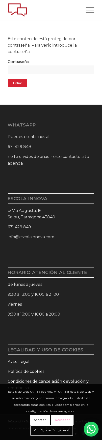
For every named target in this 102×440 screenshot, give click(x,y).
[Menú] (87, 10)
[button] (91, 429)
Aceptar (40, 420)
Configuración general (51, 430)
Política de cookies (26, 371)
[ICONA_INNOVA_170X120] (42, 10)
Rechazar (62, 420)
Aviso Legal (18, 361)
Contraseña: (18, 61)
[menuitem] (87, 10)
